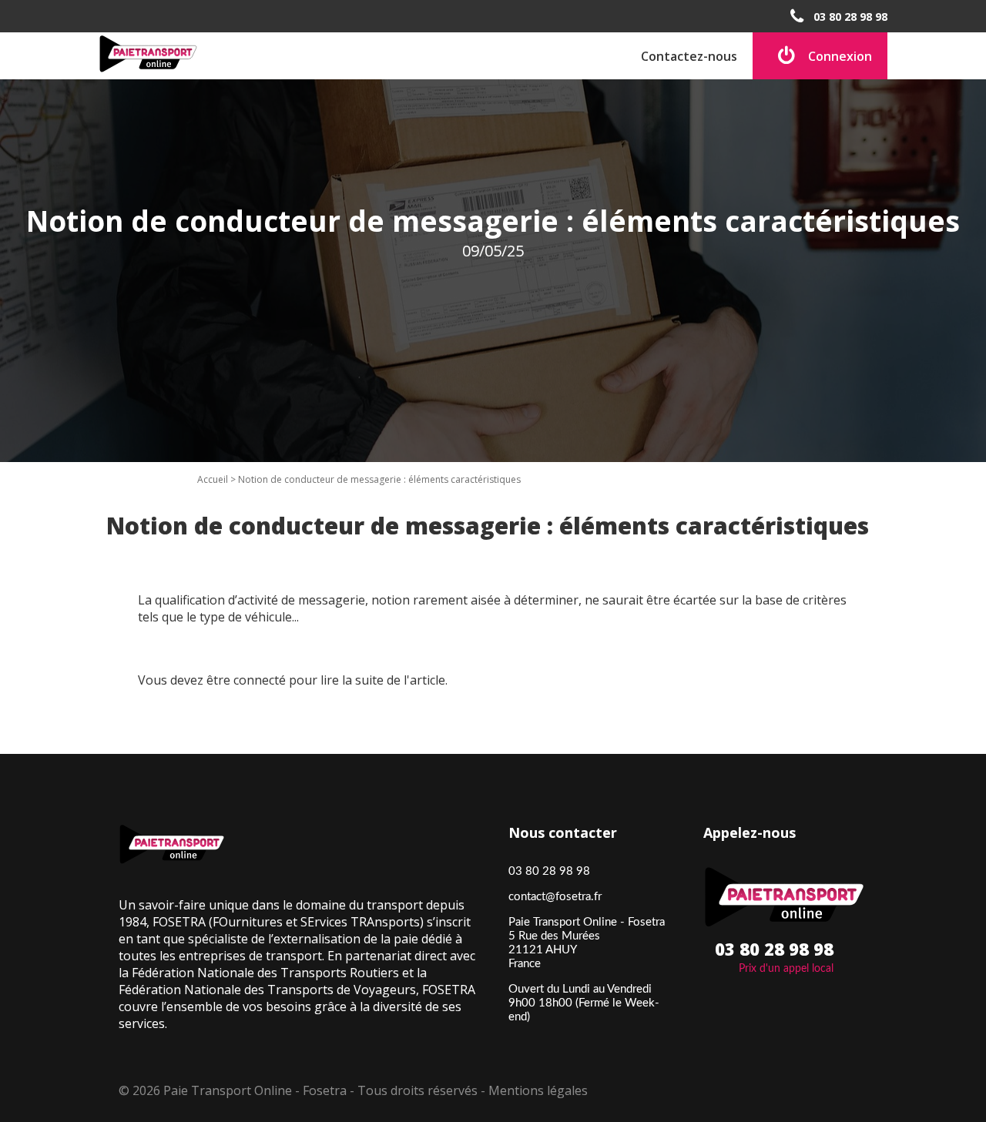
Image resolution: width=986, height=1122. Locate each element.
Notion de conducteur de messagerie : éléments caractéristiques (379, 479)
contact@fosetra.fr (555, 897)
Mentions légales (538, 1090)
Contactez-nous (689, 56)
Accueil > (217, 479)
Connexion (840, 56)
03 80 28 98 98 (850, 16)
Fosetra (325, 1090)
